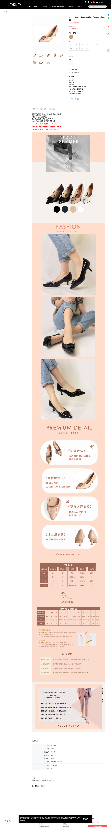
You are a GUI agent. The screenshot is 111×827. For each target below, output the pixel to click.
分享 (72, 99)
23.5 (92, 44)
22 (76, 44)
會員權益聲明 (66, 826)
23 (87, 44)
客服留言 (65, 824)
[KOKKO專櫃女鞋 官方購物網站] (14, 4)
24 (97, 44)
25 (76, 48)
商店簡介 (41, 824)
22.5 (82, 44)
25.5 (82, 48)
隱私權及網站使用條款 (44, 826)
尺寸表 (71, 56)
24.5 (71, 48)
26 (87, 48)
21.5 (71, 44)
